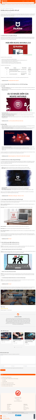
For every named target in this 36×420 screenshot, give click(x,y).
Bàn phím (13, 4)
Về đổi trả (8, 407)
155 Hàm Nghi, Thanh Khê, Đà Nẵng (10, 301)
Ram (23, 4)
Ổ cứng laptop (27, 4)
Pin (21, 4)
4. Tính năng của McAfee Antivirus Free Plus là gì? (8, 384)
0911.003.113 (18, 399)
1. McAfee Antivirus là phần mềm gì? (6, 377)
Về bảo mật (8, 405)
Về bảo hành (8, 406)
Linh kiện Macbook (9, 4)
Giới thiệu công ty (26, 405)
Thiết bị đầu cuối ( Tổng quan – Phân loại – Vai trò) (16, 195)
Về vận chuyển (9, 409)
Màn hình (17, 4)
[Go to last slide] (2, 339)
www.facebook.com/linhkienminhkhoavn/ (12, 300)
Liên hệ (24, 406)
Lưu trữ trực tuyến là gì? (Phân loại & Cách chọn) (15, 120)
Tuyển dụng (25, 409)
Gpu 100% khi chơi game (5, 340)
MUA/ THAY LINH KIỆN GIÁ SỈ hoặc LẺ (12, 293)
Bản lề (31, 4)
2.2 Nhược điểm (5, 381)
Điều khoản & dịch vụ (26, 407)
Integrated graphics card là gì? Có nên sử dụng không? (29, 341)
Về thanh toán (8, 408)
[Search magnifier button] (33, 2)
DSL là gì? (9, 238)
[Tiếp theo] (34, 339)
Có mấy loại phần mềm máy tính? (13, 80)
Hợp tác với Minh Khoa (26, 408)
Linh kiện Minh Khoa (18, 316)
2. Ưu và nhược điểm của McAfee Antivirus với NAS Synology (10, 378)
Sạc (19, 4)
